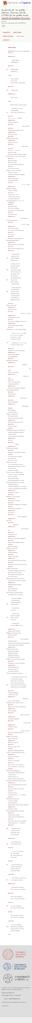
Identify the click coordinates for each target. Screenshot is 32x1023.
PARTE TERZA (20, 36)
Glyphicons (24, 1002)
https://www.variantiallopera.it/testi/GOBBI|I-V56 (14, 23)
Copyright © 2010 (6, 987)
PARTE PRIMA (17, 32)
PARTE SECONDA (8, 36)
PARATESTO (6, 32)
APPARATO (6, 40)
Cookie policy (5, 1006)
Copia (3, 26)
